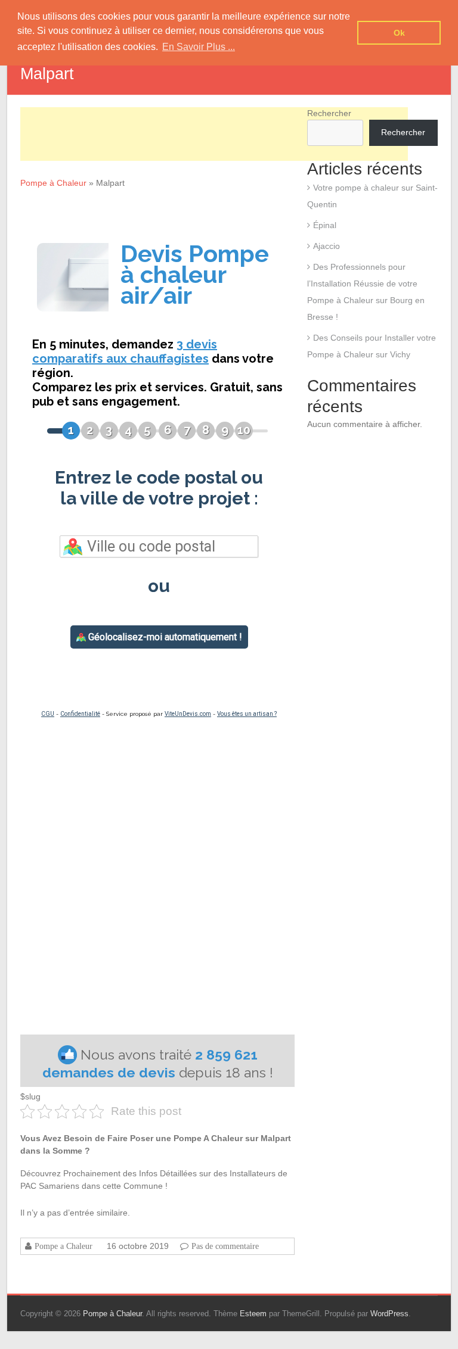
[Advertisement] (214, 134)
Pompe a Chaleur (63, 1246)
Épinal (324, 225)
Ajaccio (326, 246)
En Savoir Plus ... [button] (198, 47)
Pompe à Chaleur (53, 183)
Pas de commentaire (225, 1246)
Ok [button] (399, 33)
